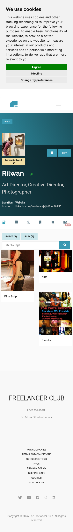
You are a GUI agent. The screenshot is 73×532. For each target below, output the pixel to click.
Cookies (36, 477)
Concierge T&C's (36, 459)
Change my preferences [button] (37, 80)
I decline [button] (36, 73)
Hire (64, 152)
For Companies (36, 449)
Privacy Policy (36, 468)
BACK (7, 121)
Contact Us (36, 482)
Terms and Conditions (36, 454)
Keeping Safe (36, 473)
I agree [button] (36, 67)
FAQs (36, 463)
